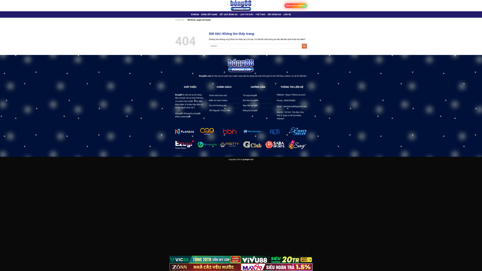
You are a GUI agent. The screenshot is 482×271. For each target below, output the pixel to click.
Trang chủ (179, 20)
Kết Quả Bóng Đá (229, 14)
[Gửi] (304, 46)
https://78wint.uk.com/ (295, 95)
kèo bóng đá (274, 14)
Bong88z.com (183, 76)
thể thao (260, 14)
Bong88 (195, 14)
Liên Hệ (287, 14)
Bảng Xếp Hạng (209, 14)
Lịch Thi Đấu (246, 14)
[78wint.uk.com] (241, 5)
